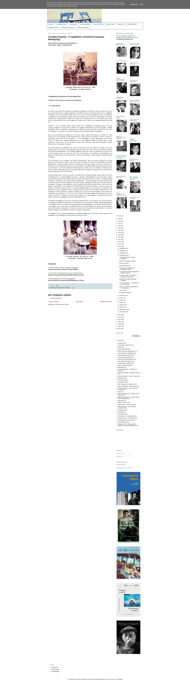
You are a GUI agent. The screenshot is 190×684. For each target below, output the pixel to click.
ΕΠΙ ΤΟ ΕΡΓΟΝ (99, 24)
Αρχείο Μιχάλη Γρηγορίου (125, 363)
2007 (119, 328)
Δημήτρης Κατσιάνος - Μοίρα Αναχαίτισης (129, 372)
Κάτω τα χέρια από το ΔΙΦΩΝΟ (126, 384)
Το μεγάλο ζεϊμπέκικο (124, 265)
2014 (119, 246)
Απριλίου (122, 305)
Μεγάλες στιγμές (122, 402)
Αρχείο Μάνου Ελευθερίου (125, 361)
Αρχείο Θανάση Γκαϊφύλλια (125, 355)
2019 (119, 234)
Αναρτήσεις (122, 453)
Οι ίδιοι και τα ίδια (124, 263)
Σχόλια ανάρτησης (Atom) (62, 304)
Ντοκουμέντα (121, 410)
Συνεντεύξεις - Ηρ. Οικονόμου (125, 416)
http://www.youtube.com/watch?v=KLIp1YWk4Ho (63, 269)
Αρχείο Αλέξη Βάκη (123, 349)
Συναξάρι (120, 412)
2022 (119, 228)
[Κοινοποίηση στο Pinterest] (58, 285)
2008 (119, 326)
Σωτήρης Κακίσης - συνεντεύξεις (126, 418)
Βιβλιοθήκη (121, 367)
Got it (142, 4)
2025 (119, 221)
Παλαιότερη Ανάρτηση (106, 301)
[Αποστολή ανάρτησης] (73, 287)
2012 (119, 317)
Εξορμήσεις (121, 378)
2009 (119, 324)
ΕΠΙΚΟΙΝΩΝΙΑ (55, 671)
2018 (119, 237)
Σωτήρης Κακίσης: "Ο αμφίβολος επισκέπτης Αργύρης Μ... (128, 276)
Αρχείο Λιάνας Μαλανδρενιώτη (126, 359)
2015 (119, 244)
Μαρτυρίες (68, 287)
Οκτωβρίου (122, 253)
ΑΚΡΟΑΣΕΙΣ (73, 24)
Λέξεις (119, 391)
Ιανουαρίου (122, 311)
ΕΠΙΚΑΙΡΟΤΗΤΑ (54, 27)
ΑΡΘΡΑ (50, 24)
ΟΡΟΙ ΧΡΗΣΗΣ (55, 669)
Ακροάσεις (120, 343)
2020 (119, 232)
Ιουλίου (121, 298)
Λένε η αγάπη (122, 290)
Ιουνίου (121, 300)
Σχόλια (120, 456)
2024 (119, 223)
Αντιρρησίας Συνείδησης (124, 345)
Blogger (120, 679)
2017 (119, 239)
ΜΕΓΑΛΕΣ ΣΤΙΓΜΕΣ (68, 27)
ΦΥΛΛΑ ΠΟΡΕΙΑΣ (82, 27)
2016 (119, 241)
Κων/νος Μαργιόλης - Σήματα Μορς (127, 386)
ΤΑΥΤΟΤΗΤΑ (54, 667)
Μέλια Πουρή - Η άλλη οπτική (125, 404)
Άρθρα (119, 347)
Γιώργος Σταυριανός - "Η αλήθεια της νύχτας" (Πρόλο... (129, 283)
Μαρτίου (121, 307)
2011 (119, 319)
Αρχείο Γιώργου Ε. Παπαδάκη (125, 353)
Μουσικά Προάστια (120, 464)
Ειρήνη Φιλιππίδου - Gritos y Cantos (127, 376)
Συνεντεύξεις (121, 414)
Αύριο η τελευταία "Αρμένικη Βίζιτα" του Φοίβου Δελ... (128, 287)
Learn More (134, 4)
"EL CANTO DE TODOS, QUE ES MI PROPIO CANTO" (129, 272)
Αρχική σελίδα (79, 301)
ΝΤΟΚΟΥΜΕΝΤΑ (85, 24)
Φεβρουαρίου (123, 309)
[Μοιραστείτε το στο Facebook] (57, 285)
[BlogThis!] (53, 285)
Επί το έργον (121, 380)
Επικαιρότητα (121, 382)
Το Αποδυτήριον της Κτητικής (125, 420)
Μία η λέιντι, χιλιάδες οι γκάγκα (127, 261)
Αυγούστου (122, 295)
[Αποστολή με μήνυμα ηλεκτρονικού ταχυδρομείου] (51, 285)
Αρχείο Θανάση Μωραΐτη (124, 357)
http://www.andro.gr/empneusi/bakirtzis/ (64, 43)
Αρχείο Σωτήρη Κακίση (59, 287)
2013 (119, 314)
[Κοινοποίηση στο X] (55, 285)
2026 (119, 218)
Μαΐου (121, 302)
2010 (119, 321)
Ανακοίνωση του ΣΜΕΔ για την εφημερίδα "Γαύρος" (127, 268)
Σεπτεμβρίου (122, 255)
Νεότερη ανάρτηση (54, 301)
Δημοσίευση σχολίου (56, 298)
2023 (119, 225)
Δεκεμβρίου (122, 248)
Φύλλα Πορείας (122, 422)
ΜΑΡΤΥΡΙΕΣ (110, 24)
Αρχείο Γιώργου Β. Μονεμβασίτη (126, 351)
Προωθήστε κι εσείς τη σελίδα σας (124, 467)
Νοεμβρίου (122, 250)
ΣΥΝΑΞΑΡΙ (120, 24)
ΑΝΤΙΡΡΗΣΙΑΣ (131, 24)
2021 (119, 230)
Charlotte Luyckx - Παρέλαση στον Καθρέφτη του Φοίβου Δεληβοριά (127, 424)
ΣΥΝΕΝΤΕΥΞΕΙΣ (61, 24)
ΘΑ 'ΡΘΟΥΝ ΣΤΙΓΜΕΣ (125, 292)
